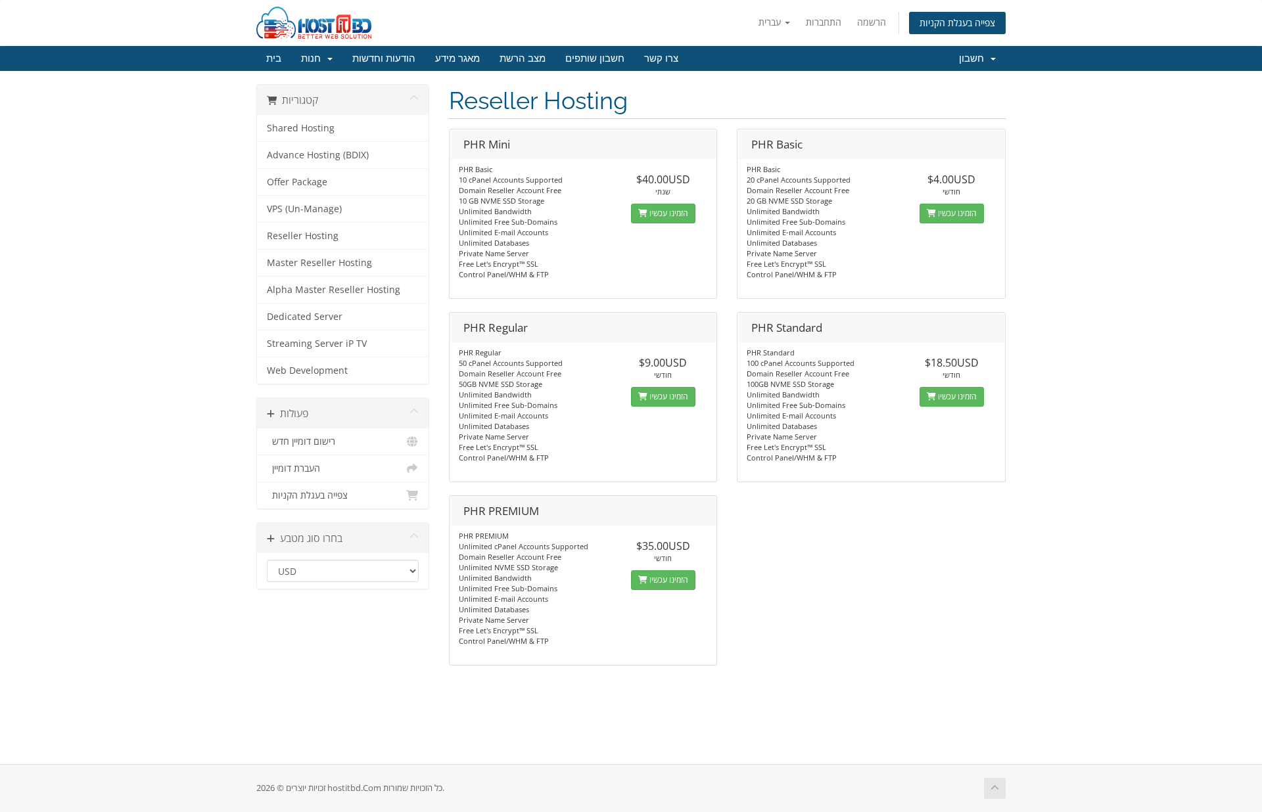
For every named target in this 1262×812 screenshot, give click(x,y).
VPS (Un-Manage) (304, 209)
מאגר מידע (457, 58)
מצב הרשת (523, 58)
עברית (771, 22)
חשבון (974, 58)
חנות (313, 58)
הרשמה (871, 22)
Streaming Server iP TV (317, 344)
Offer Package (297, 182)
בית (273, 58)
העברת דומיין (293, 468)
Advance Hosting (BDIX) (318, 155)
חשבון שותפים (594, 58)
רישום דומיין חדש (301, 441)
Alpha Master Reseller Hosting (333, 290)
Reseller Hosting (303, 236)
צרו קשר (661, 58)
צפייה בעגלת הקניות (957, 22)
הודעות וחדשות (383, 58)
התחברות (823, 22)
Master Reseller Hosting (319, 263)
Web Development (307, 370)
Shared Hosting (301, 128)
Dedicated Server (304, 317)
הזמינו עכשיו (667, 213)
